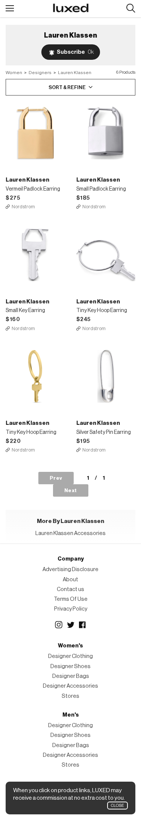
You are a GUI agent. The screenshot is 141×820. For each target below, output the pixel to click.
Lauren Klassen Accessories (70, 533)
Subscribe (75, 52)
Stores (70, 696)
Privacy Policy (70, 609)
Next (70, 490)
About (70, 579)
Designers (40, 72)
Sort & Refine (67, 87)
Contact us (70, 589)
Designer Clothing (70, 656)
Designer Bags (70, 676)
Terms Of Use (71, 599)
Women (14, 72)
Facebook (82, 625)
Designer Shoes (70, 666)
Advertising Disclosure (70, 569)
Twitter (70, 625)
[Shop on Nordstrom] (35, 133)
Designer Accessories (70, 686)
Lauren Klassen (74, 72)
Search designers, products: (130, 8)
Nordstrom (23, 206)
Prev (56, 478)
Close (117, 805)
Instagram (58, 625)
